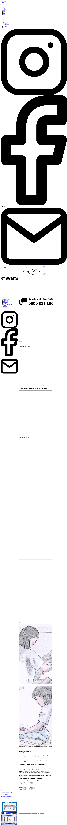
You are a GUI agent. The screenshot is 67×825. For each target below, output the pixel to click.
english (4, 8)
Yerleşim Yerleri (23, 342)
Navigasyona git (4, 1)
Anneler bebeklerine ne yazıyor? (6, 796)
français (4, 6)
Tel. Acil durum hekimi (5, 794)
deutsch (4, 5)
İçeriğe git (3, 2)
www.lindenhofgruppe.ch (23, 814)
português (4, 10)
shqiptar (4, 12)
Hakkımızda (5, 26)
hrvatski (4, 13)
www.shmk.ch (21, 813)
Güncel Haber (5, 300)
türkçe (4, 11)
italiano (4, 7)
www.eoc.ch (30, 814)
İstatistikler (5, 23)
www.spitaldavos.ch (27, 813)
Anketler (4, 22)
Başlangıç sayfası (6, 299)
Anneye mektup (5, 19)
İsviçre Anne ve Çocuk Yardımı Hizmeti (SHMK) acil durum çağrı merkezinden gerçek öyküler (9, 800)
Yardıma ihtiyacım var (24, 343)
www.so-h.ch (42, 813)
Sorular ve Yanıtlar (6, 24)
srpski (4, 14)
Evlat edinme (5, 20)
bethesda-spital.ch (36, 814)
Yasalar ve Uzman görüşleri (7, 21)
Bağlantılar (5, 27)
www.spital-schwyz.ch (35, 813)
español (4, 9)
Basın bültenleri (5, 18)
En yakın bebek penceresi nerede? (6, 792)
